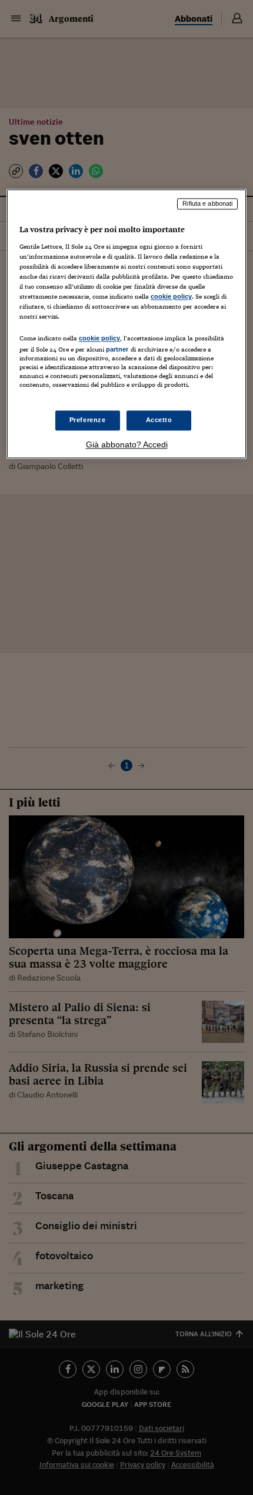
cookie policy (171, 296)
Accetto (159, 419)
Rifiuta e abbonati (207, 204)
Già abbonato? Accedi (127, 444)
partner (117, 349)
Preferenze (87, 419)
